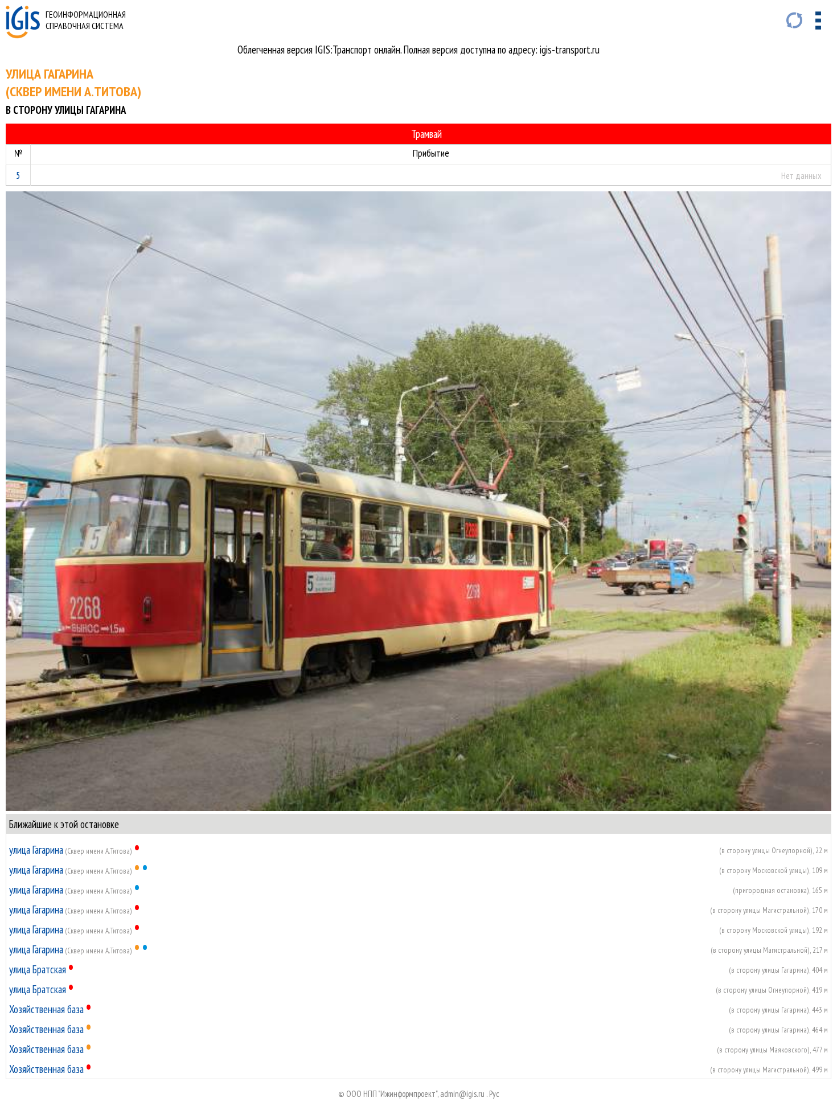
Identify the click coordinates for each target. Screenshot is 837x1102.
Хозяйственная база (46, 1009)
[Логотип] (23, 35)
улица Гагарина (36, 850)
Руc (494, 1093)
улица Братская (37, 969)
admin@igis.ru (462, 1093)
